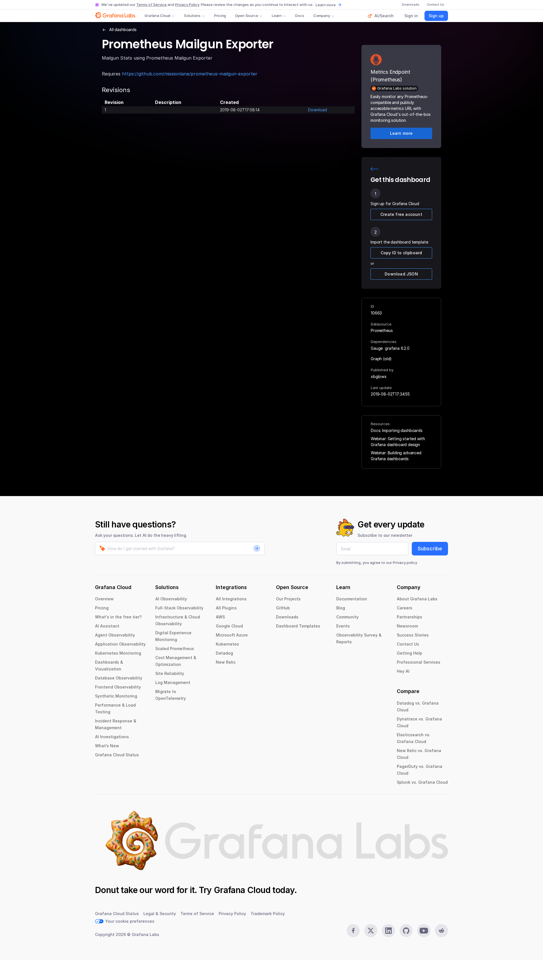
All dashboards (123, 29)
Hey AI (403, 671)
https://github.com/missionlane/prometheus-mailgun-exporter (189, 74)
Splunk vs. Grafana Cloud (422, 782)
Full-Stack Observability (179, 607)
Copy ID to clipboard (401, 252)
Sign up (436, 15)
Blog (340, 607)
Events (343, 626)
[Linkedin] (388, 930)
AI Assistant (107, 626)
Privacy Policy (187, 4)
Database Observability (118, 678)
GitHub (283, 607)
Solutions (192, 15)
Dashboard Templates (298, 626)
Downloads (287, 616)
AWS (220, 616)
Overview (104, 598)
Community (347, 616)
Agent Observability (115, 635)
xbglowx (379, 376)
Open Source (246, 15)
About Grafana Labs (417, 598)
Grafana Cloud (157, 15)
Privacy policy (405, 562)
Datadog (224, 653)
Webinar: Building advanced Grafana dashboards (396, 455)
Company (321, 15)
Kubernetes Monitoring (118, 653)
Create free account (401, 214)
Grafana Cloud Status (117, 754)
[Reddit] (441, 930)
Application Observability (120, 644)
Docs (299, 15)
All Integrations (231, 598)
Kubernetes (227, 644)
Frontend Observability (118, 687)
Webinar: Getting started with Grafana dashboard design (398, 441)
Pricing (220, 15)
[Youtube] (423, 930)
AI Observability (171, 598)
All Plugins (226, 607)
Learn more (326, 5)
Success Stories (413, 635)
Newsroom (407, 626)
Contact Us (408, 644)
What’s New (107, 745)
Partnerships (409, 616)
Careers (404, 607)
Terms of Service (151, 4)
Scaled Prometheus (174, 648)
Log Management (172, 682)
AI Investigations (112, 736)
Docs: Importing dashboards (397, 430)
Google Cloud (229, 626)
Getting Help (409, 653)
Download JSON (401, 274)
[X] (370, 930)
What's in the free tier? (118, 616)
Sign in (411, 15)
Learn (277, 15)
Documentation (351, 598)
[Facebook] (353, 930)
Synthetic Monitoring (116, 696)
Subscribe (430, 548)
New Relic (226, 662)
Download (317, 109)
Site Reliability (169, 673)
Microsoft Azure (232, 635)
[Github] (406, 930)
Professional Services (418, 662)
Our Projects (288, 598)
